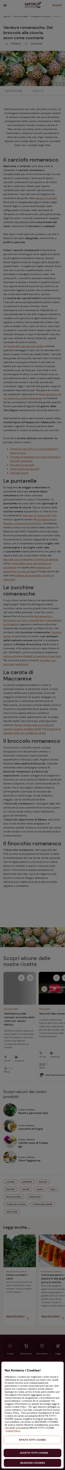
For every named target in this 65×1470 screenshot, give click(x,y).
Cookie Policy (13, 1430)
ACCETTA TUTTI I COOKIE (34, 1452)
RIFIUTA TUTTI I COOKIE (32, 1439)
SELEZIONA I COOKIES (32, 1462)
